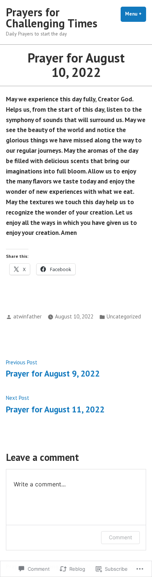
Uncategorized (124, 316)
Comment (120, 537)
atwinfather (27, 316)
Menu (135, 14)
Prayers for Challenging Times (51, 17)
